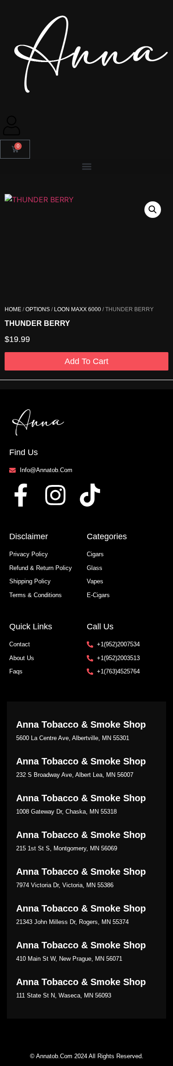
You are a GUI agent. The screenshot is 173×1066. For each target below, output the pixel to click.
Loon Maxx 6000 (77, 309)
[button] (86, 166)
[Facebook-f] (20, 495)
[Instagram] (55, 495)
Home (13, 309)
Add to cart (86, 361)
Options (37, 309)
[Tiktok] (89, 495)
